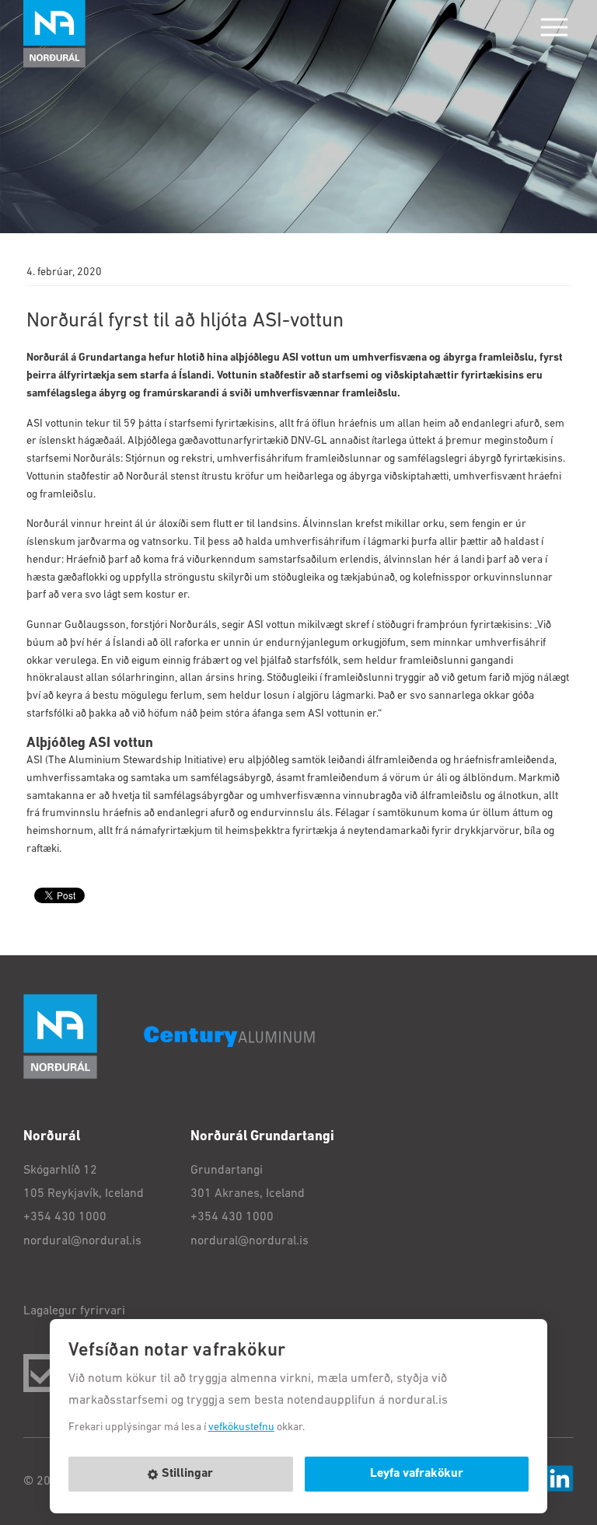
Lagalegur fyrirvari (74, 1311)
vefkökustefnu (241, 1427)
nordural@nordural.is (82, 1241)
